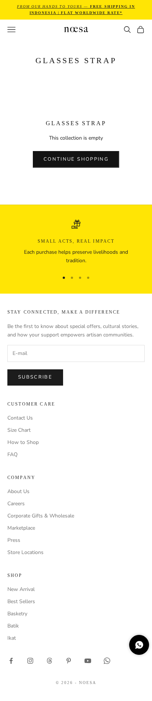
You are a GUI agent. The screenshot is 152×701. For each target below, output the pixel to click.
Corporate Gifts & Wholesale (40, 515)
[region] (76, 242)
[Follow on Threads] (49, 660)
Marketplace (21, 527)
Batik (13, 625)
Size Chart (19, 430)
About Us (18, 491)
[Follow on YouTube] (87, 660)
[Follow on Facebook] (11, 660)
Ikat (11, 638)
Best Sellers (21, 601)
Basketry (17, 613)
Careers (16, 503)
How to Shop (23, 442)
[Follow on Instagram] (30, 660)
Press (13, 540)
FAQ (12, 454)
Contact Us (20, 417)
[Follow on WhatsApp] (107, 660)
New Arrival (21, 589)
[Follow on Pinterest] (68, 660)
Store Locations (25, 552)
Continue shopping (76, 159)
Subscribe (35, 377)
